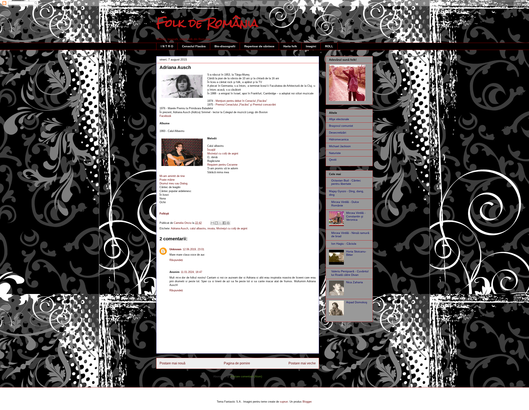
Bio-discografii (224, 46)
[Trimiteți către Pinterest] (228, 223)
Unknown (175, 249)
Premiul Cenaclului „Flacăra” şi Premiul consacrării (246, 104)
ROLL (329, 46)
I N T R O (167, 46)
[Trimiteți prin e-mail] (212, 223)
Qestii (332, 159)
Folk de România (207, 23)
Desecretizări (337, 132)
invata (211, 228)
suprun (284, 401)
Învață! (211, 149)
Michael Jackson (340, 146)
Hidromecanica (339, 139)
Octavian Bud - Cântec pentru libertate (346, 182)
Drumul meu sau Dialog (173, 183)
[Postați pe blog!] (216, 223)
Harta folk (290, 46)
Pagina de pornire (237, 363)
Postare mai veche (302, 363)
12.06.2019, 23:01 (193, 249)
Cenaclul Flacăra (194, 46)
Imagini (311, 46)
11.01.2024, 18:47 (191, 272)
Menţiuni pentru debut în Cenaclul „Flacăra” (241, 100)
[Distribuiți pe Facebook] (224, 223)
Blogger (307, 401)
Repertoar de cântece (259, 46)
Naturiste (335, 153)
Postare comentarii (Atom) (246, 376)
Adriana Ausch (179, 228)
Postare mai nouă (172, 363)
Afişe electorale (339, 119)
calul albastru (198, 228)
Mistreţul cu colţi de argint (231, 228)
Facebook (165, 115)
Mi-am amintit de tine (172, 176)
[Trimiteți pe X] (220, 223)
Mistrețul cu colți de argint (222, 153)
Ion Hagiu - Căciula (343, 243)
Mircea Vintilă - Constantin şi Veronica (356, 216)
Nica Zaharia (354, 282)
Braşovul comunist (341, 125)
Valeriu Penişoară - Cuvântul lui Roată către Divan (349, 273)
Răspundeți (176, 260)
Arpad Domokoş (356, 302)
